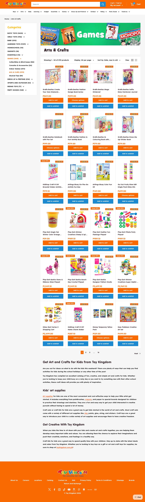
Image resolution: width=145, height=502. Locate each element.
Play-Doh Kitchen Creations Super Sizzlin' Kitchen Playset (127, 281)
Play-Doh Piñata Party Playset (126, 233)
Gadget (46, 11)
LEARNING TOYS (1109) (16, 44)
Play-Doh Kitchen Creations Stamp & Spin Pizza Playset (77, 233)
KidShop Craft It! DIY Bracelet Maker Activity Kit (52, 185)
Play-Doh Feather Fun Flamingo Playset (101, 233)
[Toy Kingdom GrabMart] (95, 489)
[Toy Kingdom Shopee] (84, 489)
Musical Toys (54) (16, 76)
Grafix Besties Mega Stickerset (101, 90)
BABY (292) (11, 40)
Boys (14, 11)
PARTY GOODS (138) (15, 90)
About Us (14, 480)
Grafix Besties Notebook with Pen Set (52, 138)
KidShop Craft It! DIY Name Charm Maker (76, 328)
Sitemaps (120, 480)
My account (115, 5)
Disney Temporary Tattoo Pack (102, 328)
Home (7, 19)
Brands (131, 480)
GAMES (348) (13, 58)
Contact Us (62, 480)
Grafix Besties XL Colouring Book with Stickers (101, 138)
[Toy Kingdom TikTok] (64, 489)
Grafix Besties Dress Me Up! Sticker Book (127, 138)
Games (64, 11)
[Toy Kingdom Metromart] (79, 489)
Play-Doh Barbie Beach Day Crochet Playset (77, 281)
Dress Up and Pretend (78, 11)
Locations (38, 480)
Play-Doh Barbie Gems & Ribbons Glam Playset (53, 281)
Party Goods (113, 11)
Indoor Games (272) (17, 69)
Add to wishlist (53, 106)
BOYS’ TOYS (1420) (15, 33)
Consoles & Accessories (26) (20, 65)
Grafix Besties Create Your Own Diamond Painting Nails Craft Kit (52, 90)
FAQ (73, 480)
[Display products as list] (136, 60)
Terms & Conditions (104, 480)
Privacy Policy (85, 480)
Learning (36, 11)
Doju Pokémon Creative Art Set (127, 328)
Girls (22, 11)
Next (136, 353)
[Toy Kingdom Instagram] (59, 489)
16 (98, 352)
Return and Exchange (72, 483)
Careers (26, 480)
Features (124, 11)
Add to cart (53, 100)
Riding (102, 11)
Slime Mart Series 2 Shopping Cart (50, 328)
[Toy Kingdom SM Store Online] (74, 489)
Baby (29, 11)
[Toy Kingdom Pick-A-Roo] (89, 490)
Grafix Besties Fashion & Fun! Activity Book (77, 138)
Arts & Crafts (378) (16, 72)
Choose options (78, 100)
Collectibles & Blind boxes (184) (21, 62)
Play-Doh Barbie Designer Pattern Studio (102, 281)
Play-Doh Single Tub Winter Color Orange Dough (51, 233)
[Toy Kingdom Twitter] (49, 489)
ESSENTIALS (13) (14, 55)
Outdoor (93, 11)
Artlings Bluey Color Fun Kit (102, 185)
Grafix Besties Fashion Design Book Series (77, 90)
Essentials (54, 11)
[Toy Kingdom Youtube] (69, 489)
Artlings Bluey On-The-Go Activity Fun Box (78, 185)
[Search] (103, 4)
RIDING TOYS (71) (14, 86)
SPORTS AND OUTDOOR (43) (19, 83)
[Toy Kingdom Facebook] (54, 489)
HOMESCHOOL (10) (15, 48)
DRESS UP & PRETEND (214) (18, 79)
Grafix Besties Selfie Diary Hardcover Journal (127, 90)
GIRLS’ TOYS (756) (14, 37)
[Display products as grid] (132, 60)
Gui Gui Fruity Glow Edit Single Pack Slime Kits (127, 185)
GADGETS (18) (13, 51)
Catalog (50, 480)
